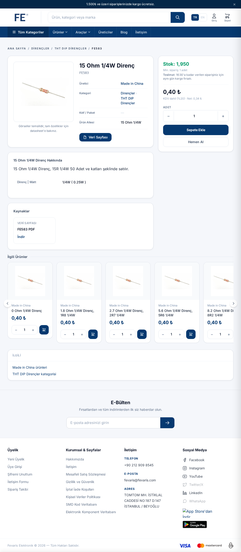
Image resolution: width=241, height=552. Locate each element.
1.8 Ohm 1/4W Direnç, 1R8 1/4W (77, 313)
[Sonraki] (233, 303)
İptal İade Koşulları (80, 489)
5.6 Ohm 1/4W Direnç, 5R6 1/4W (175, 313)
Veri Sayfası (98, 137)
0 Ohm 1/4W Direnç (27, 311)
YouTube (196, 476)
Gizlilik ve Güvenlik (80, 482)
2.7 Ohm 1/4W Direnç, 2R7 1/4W (126, 313)
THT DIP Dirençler (128, 100)
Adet (167, 107)
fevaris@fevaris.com (140, 480)
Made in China (132, 83)
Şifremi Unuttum (20, 474)
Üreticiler (105, 32)
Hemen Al (196, 142)
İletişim (141, 32)
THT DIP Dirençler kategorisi (34, 374)
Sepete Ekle (196, 130)
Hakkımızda (75, 459)
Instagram (197, 468)
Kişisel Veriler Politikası (83, 497)
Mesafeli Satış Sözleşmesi (85, 474)
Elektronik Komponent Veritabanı (91, 512)
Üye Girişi (15, 467)
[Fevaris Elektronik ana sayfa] (21, 17)
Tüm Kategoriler (31, 32)
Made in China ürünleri (29, 367)
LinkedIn (195, 493)
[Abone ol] (167, 422)
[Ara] (178, 17)
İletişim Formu (18, 482)
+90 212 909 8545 (138, 465)
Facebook (197, 460)
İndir (21, 237)
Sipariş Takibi (18, 489)
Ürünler (58, 32)
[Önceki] (7, 303)
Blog (124, 32)
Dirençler (128, 93)
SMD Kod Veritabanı (81, 504)
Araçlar (81, 32)
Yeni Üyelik (16, 459)
